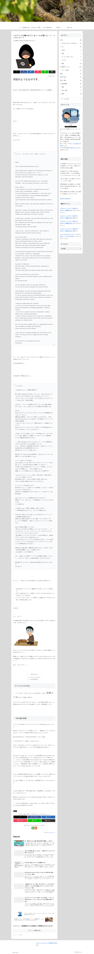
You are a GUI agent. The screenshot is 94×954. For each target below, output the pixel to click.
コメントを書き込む (34, 930)
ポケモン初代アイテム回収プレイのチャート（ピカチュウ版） (70, 179)
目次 (32, 674)
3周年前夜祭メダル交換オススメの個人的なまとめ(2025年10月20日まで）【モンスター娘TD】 (70, 186)
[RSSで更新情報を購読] (36, 828)
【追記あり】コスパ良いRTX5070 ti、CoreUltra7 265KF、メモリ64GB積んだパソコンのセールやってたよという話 (70, 173)
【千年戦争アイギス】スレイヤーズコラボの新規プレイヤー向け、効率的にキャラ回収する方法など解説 (70, 166)
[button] (52, 71)
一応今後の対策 (34, 679)
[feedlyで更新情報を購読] (33, 828)
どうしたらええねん (35, 677)
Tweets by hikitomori (65, 198)
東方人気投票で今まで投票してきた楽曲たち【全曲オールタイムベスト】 (70, 192)
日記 (16, 811)
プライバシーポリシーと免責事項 (44, 943)
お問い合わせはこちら (72, 147)
